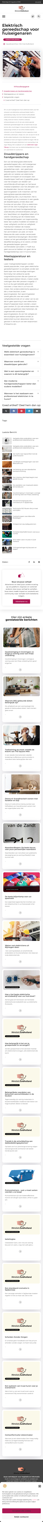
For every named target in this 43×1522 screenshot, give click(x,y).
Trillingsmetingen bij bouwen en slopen (25, 548)
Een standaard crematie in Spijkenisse (17, 1289)
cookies (34, 1499)
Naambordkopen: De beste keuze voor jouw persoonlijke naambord (20, 848)
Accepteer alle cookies (21, 1511)
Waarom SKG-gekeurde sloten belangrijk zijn (18, 702)
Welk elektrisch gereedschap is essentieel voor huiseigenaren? (21, 353)
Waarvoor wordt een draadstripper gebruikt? (21, 362)
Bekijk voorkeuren (21, 1517)
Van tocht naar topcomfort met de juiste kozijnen (25, 454)
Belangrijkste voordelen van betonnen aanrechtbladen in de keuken (19, 1094)
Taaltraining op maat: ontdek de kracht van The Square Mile (19, 750)
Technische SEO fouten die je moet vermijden (25, 509)
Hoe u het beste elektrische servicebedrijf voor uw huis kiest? (20, 995)
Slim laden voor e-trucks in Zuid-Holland (24, 540)
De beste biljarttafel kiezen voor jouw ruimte (26, 533)
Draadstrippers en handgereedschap (18, 91)
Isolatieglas (10, 1239)
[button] (40, 1486)
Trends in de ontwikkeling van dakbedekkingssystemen (19, 1142)
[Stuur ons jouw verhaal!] (21, 575)
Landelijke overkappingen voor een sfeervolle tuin (26, 462)
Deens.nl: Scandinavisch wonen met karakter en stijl (21, 799)
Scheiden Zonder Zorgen (16, 1337)
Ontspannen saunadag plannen (24, 524)
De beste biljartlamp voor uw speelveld (18, 897)
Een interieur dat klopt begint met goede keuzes (25, 478)
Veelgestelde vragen (11, 97)
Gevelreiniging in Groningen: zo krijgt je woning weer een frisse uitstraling (26, 494)
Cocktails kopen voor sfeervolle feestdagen (24, 517)
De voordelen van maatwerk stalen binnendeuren (25, 486)
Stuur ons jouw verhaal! (21, 582)
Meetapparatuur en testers (14, 94)
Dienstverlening (13, 39)
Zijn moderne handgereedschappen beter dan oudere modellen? (21, 384)
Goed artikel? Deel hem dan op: (17, 100)
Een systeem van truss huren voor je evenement (21, 1387)
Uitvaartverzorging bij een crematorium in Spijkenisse (23, 501)
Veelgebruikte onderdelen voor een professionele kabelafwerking (25, 439)
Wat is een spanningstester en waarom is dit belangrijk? (21, 372)
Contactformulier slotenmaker (19, 1435)
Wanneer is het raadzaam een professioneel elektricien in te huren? (21, 396)
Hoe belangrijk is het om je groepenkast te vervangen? (17, 1044)
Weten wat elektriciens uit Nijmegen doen (17, 946)
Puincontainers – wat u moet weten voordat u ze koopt (21, 1191)
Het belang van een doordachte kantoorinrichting (24, 470)
